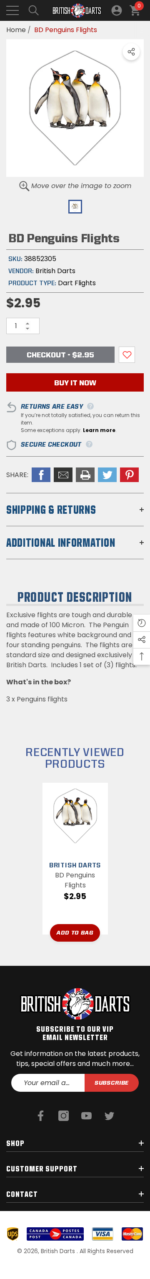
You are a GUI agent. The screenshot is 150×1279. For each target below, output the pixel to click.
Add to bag (75, 932)
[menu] (12, 10)
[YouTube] (86, 1115)
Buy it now (75, 383)
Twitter (107, 474)
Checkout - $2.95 (60, 355)
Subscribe (112, 1082)
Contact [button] (22, 1194)
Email (63, 474)
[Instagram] (63, 1115)
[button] (34, 10)
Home (16, 30)
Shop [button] (15, 1143)
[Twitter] (109, 1115)
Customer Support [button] (42, 1168)
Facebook (41, 474)
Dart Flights (77, 283)
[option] (75, 108)
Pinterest (129, 474)
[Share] (131, 51)
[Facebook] (40, 1115)
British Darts (55, 271)
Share (131, 51)
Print (85, 474)
